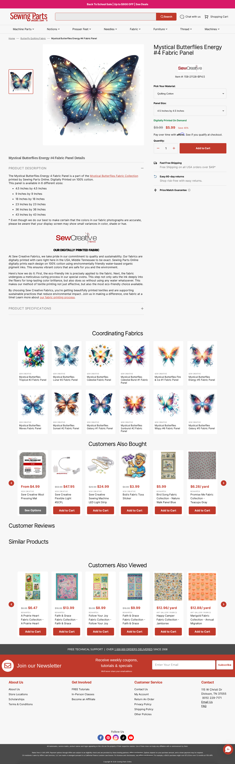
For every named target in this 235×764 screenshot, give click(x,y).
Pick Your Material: (164, 86)
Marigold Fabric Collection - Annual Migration (202, 619)
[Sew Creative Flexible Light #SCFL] (66, 483)
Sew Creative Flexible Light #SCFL (63, 498)
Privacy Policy (142, 704)
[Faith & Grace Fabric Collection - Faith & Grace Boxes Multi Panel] (134, 604)
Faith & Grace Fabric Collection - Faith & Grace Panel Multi (66, 621)
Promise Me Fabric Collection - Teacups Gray (201, 498)
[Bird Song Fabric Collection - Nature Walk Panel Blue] (168, 483)
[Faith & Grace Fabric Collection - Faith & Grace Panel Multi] (66, 604)
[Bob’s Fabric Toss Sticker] (134, 483)
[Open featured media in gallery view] (136, 52)
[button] (215, 16)
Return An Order (144, 699)
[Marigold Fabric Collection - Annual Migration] (202, 604)
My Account (141, 694)
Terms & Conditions (21, 704)
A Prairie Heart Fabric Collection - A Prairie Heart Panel (32, 621)
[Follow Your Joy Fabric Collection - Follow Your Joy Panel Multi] (100, 604)
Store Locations (18, 694)
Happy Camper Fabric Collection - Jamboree (168, 619)
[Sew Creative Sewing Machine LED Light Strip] (100, 483)
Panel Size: (160, 103)
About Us (14, 689)
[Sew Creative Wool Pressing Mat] (33, 483)
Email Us (207, 702)
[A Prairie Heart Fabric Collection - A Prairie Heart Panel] (33, 604)
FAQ (203, 706)
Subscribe (224, 664)
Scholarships (16, 699)
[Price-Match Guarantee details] (189, 190)
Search (168, 16)
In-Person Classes (83, 694)
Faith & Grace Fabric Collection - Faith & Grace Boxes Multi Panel (134, 621)
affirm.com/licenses (146, 755)
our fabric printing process (57, 297)
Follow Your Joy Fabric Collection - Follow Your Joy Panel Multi (100, 621)
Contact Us (141, 689)
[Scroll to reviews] (190, 60)
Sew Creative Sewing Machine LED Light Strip (99, 498)
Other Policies (143, 714)
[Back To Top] (229, 758)
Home (12, 38)
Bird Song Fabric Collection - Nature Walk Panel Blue (168, 498)
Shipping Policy (143, 709)
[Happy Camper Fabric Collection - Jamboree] (168, 604)
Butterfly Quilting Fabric (33, 38)
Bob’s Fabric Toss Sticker (133, 496)
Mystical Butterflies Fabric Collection (114, 176)
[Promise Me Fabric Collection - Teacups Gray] (202, 483)
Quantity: (159, 140)
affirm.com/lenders (136, 753)
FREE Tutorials (80, 689)
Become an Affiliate (83, 699)
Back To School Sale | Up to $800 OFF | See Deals (117, 4)
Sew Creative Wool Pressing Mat (32, 496)
